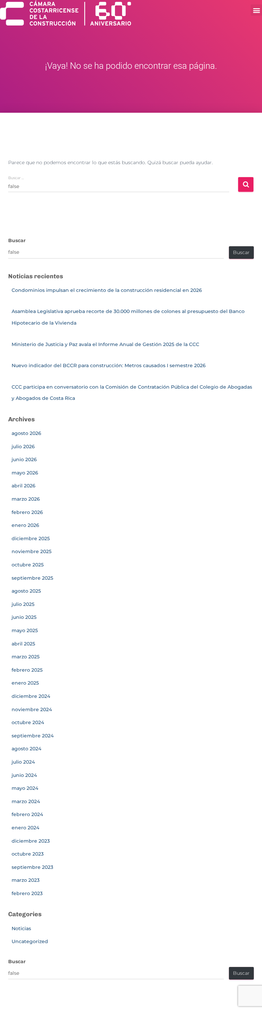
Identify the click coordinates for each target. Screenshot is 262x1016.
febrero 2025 (27, 670)
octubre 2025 (28, 565)
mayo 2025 (25, 630)
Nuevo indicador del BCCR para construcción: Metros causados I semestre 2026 (109, 365)
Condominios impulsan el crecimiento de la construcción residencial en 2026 (107, 290)
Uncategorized (30, 941)
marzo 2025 (26, 657)
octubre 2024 (28, 722)
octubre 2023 (28, 854)
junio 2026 (24, 459)
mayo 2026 (25, 473)
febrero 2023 (27, 893)
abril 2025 (23, 644)
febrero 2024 (27, 814)
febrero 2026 (27, 512)
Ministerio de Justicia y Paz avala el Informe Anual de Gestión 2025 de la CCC (107, 344)
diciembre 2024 (31, 696)
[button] (256, 10)
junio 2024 (24, 775)
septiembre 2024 (33, 736)
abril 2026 (23, 486)
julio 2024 (23, 762)
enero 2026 (25, 525)
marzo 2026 (26, 499)
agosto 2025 (26, 591)
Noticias (21, 928)
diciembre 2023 (31, 841)
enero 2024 (25, 828)
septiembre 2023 (32, 867)
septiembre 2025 (32, 578)
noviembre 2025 (32, 551)
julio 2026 (23, 446)
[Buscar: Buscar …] (123, 191)
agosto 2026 (26, 433)
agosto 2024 (26, 749)
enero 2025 (25, 683)
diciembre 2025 (31, 538)
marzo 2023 (26, 880)
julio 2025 (23, 604)
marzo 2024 (26, 801)
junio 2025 (24, 617)
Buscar (17, 240)
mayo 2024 (25, 788)
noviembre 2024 (32, 709)
